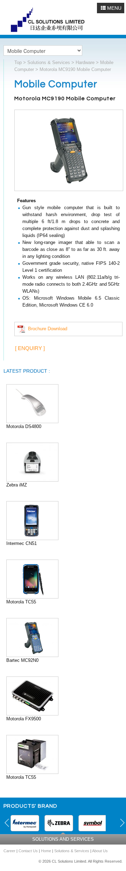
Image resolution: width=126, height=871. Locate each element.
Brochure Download (46, 328)
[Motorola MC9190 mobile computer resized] (68, 151)
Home (46, 851)
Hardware (85, 62)
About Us (100, 851)
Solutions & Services (48, 62)
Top (18, 62)
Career (9, 851)
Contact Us (28, 851)
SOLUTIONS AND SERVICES (63, 839)
